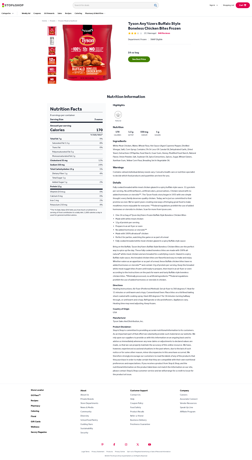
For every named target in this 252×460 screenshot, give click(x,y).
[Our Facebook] (114, 444)
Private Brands (87, 399)
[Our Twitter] (137, 444)
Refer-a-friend (136, 416)
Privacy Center (120, 452)
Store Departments (89, 403)
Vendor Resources (188, 403)
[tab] (52, 30)
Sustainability (86, 428)
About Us (84, 394)
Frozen (52, 21)
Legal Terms (85, 452)
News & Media (86, 407)
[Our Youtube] (149, 444)
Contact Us (135, 394)
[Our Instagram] (126, 444)
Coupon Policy (136, 403)
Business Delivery (138, 420)
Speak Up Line (186, 407)
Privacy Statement (98, 452)
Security (84, 432)
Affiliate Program (187, 411)
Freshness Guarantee (140, 424)
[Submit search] (155, 5)
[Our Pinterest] (102, 444)
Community (85, 411)
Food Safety (135, 407)
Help (132, 399)
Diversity (84, 416)
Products (109, 452)
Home (44, 21)
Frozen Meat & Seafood (67, 21)
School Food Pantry (89, 420)
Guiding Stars (86, 424)
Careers (183, 394)
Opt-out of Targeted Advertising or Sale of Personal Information (149, 452)
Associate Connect (189, 399)
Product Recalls (137, 411)
